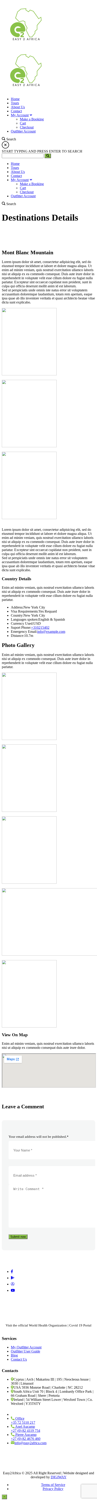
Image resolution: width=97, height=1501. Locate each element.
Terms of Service (53, 1485)
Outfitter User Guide (25, 1351)
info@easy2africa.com (30, 1443)
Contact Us (19, 1359)
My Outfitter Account (26, 1347)
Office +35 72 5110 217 (23, 1420)
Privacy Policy (53, 1489)
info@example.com (51, 631)
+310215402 (40, 627)
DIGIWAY (59, 1477)
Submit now (18, 1236)
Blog (14, 1355)
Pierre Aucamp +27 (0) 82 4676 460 (25, 1437)
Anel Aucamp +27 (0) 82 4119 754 (25, 1428)
